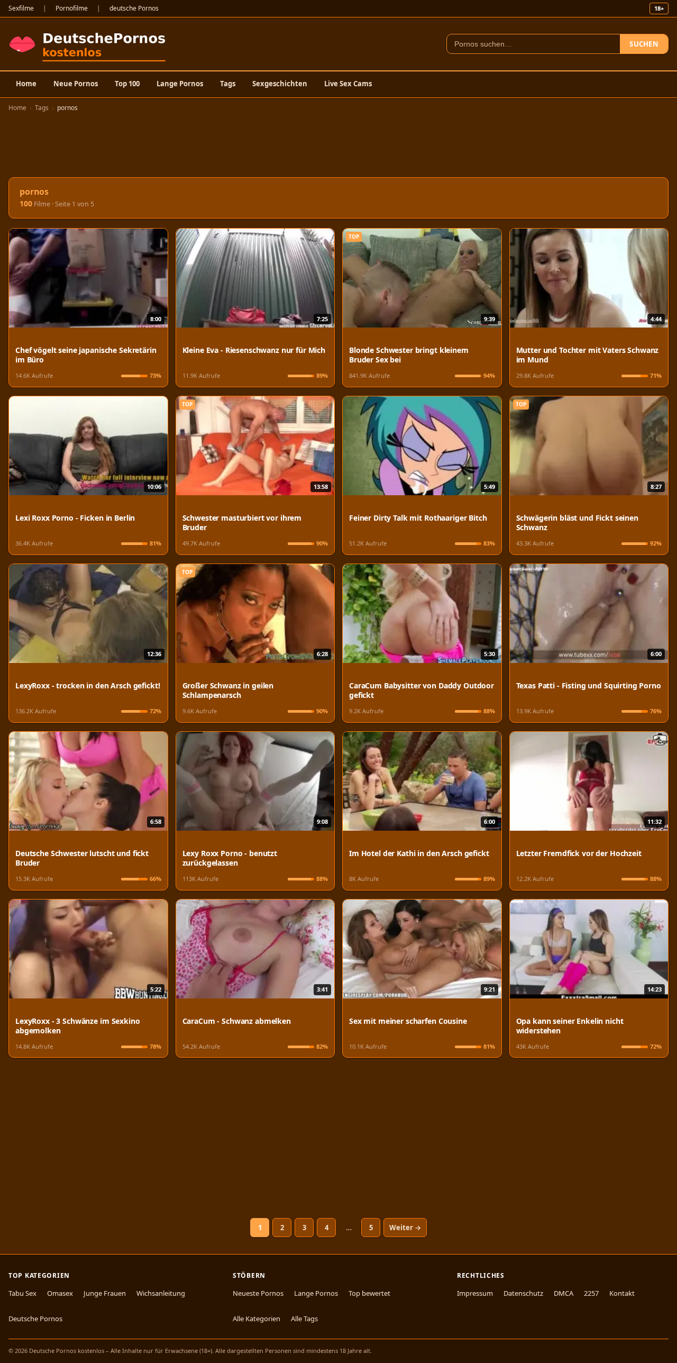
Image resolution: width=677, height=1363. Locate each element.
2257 (591, 1293)
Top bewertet (369, 1293)
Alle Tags (304, 1318)
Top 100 (127, 83)
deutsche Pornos (134, 8)
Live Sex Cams (348, 83)
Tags (227, 83)
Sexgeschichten (279, 83)
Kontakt (622, 1293)
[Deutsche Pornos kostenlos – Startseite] (89, 44)
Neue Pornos (75, 83)
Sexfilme (21, 8)
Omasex (60, 1293)
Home (26, 83)
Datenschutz (523, 1293)
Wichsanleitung (160, 1293)
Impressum (475, 1293)
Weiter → (405, 1227)
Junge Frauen (105, 1293)
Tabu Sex (22, 1293)
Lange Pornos (180, 83)
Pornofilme (72, 8)
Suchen (643, 44)
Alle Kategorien (256, 1318)
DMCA (563, 1293)
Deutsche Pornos (35, 1318)
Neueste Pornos (258, 1293)
